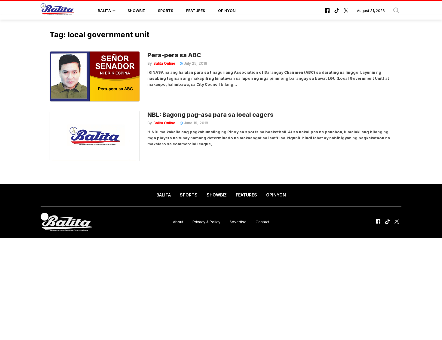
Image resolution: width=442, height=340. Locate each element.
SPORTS (165, 10)
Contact (262, 222)
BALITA (104, 10)
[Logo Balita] (57, 10)
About (178, 222)
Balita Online (164, 63)
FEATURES (195, 10)
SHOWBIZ (136, 10)
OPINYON (226, 10)
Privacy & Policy (206, 222)
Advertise (238, 222)
